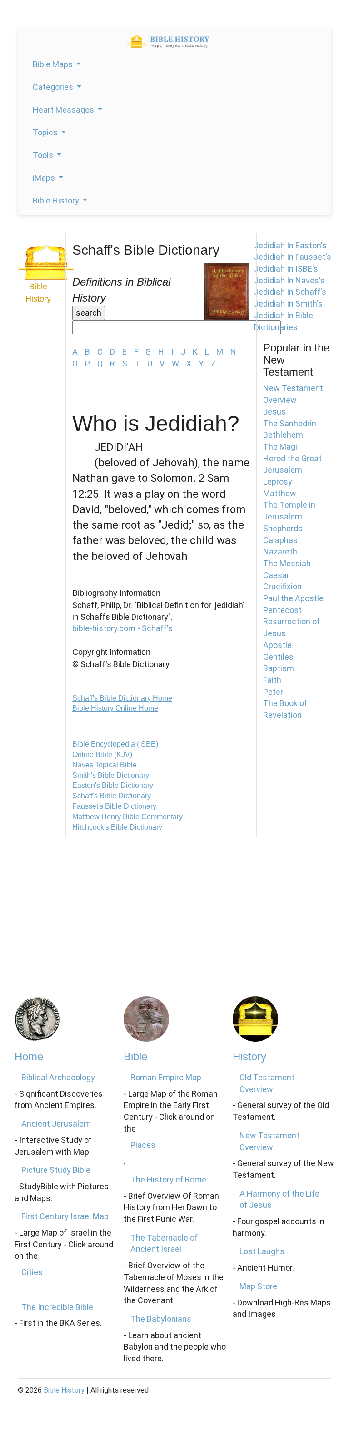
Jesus (274, 411)
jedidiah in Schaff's (290, 292)
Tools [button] (44, 155)
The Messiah (287, 563)
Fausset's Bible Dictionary (114, 806)
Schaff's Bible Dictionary (111, 796)
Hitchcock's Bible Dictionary (117, 827)
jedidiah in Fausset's (292, 257)
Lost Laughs (261, 1251)
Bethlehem (283, 435)
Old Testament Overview (266, 1083)
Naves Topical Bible (104, 765)
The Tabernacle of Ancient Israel (164, 1243)
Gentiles (278, 657)
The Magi (280, 446)
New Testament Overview (269, 1141)
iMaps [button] (45, 178)
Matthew (279, 493)
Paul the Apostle (293, 598)
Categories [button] (54, 87)
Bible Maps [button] (54, 64)
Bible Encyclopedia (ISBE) (115, 744)
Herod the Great (292, 458)
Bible (135, 1056)
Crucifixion (282, 586)
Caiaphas (280, 540)
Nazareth (280, 551)
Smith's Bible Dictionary (110, 775)
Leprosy (277, 481)
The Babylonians (160, 1319)
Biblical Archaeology (58, 1077)
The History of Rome (168, 1179)
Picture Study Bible (55, 1170)
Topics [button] (46, 132)
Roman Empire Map (165, 1077)
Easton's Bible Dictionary (112, 785)
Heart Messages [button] (64, 109)
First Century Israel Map (65, 1216)
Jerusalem (282, 470)
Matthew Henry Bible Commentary (127, 817)
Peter (273, 692)
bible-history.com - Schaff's (122, 628)
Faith (272, 680)
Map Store (258, 1286)
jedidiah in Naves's (289, 280)
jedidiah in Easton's (290, 245)
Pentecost (282, 610)
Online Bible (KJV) (102, 754)
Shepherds (283, 528)
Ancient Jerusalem (56, 1123)
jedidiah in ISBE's (286, 268)
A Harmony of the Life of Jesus (279, 1199)
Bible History (64, 1390)
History (249, 1056)
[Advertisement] (174, 905)
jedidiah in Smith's (288, 303)
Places (142, 1145)
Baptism (278, 668)
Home (29, 1056)
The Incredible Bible (57, 1307)
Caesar (276, 575)
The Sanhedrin (289, 423)
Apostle (277, 645)
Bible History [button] (57, 200)
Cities (32, 1272)
